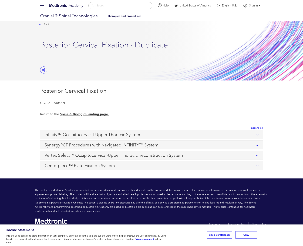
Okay (246, 235)
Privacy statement (144, 239)
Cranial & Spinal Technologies (69, 16)
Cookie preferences (219, 235)
